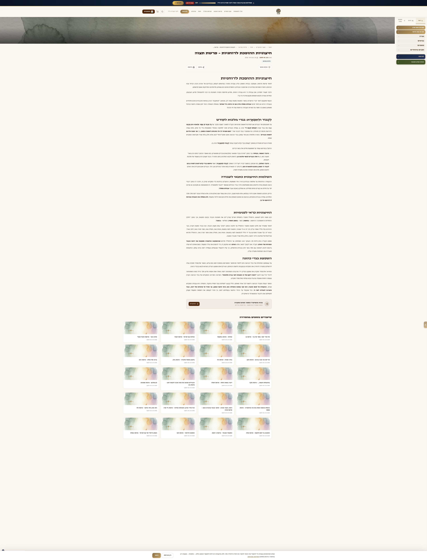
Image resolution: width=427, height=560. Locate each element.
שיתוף (200, 67)
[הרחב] (399, 36)
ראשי (419, 20)
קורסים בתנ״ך (207, 11)
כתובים (421, 45)
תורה (421, 36)
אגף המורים (227, 11)
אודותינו (193, 11)
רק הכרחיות (167, 555)
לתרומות (184, 11)
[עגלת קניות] (157, 11)
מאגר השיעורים (260, 47)
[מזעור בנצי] (3, 550)
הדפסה (190, 67)
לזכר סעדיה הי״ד (173, 11)
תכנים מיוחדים (417, 50)
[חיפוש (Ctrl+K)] (162, 11)
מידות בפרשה (242, 47)
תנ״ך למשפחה (238, 11)
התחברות (147, 11)
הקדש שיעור (264, 67)
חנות (199, 11)
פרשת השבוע (218, 11)
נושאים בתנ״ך (400, 20)
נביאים (421, 41)
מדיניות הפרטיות (253, 557)
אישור (156, 555)
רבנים (409, 20)
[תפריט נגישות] (425, 325)
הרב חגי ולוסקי (263, 57)
